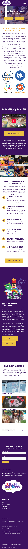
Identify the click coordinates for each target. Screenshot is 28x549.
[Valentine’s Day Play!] (14, 386)
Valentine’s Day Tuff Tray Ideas (9, 409)
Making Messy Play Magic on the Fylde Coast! (9, 526)
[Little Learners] (11, 3)
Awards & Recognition (6, 508)
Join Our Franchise (6, 504)
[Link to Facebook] (21, 546)
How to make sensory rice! (6, 536)
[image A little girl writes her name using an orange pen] (21, 160)
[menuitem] (24, 3)
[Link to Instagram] (23, 546)
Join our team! (19, 18)
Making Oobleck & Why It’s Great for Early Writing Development (12, 531)
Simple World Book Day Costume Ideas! (11, 424)
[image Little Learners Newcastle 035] (7, 171)
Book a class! (8, 18)
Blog (3, 502)
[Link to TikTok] (25, 546)
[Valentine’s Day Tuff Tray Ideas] (14, 402)
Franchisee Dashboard (6, 511)
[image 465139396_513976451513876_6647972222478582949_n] (21, 171)
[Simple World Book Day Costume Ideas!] (14, 416)
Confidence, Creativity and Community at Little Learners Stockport (13, 521)
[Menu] (24, 3)
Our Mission (4, 506)
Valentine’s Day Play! (7, 393)
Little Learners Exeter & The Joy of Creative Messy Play (11, 533)
